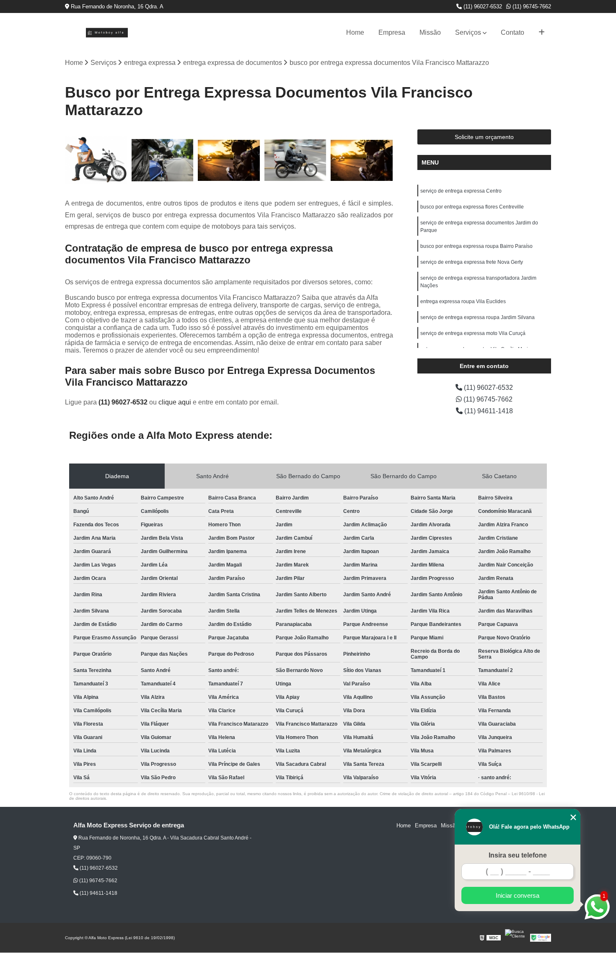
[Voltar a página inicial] (107, 33)
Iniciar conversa (517, 895)
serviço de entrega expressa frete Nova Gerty (471, 262)
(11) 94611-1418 (488, 411)
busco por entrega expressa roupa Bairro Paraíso (476, 246)
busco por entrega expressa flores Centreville (472, 207)
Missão (430, 32)
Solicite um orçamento (484, 137)
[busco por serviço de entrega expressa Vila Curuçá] (96, 160)
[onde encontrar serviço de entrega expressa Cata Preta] (295, 160)
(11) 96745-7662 (531, 6)
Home (355, 32)
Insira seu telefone (518, 855)
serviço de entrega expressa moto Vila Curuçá (472, 333)
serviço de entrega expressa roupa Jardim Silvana (477, 317)
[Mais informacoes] (541, 32)
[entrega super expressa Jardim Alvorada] (229, 160)
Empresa (391, 32)
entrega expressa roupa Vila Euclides (463, 301)
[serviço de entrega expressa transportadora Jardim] (362, 160)
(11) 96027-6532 (482, 6)
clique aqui (174, 402)
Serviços (468, 32)
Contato (512, 32)
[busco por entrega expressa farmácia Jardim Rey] (163, 160)
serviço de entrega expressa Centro (461, 191)
